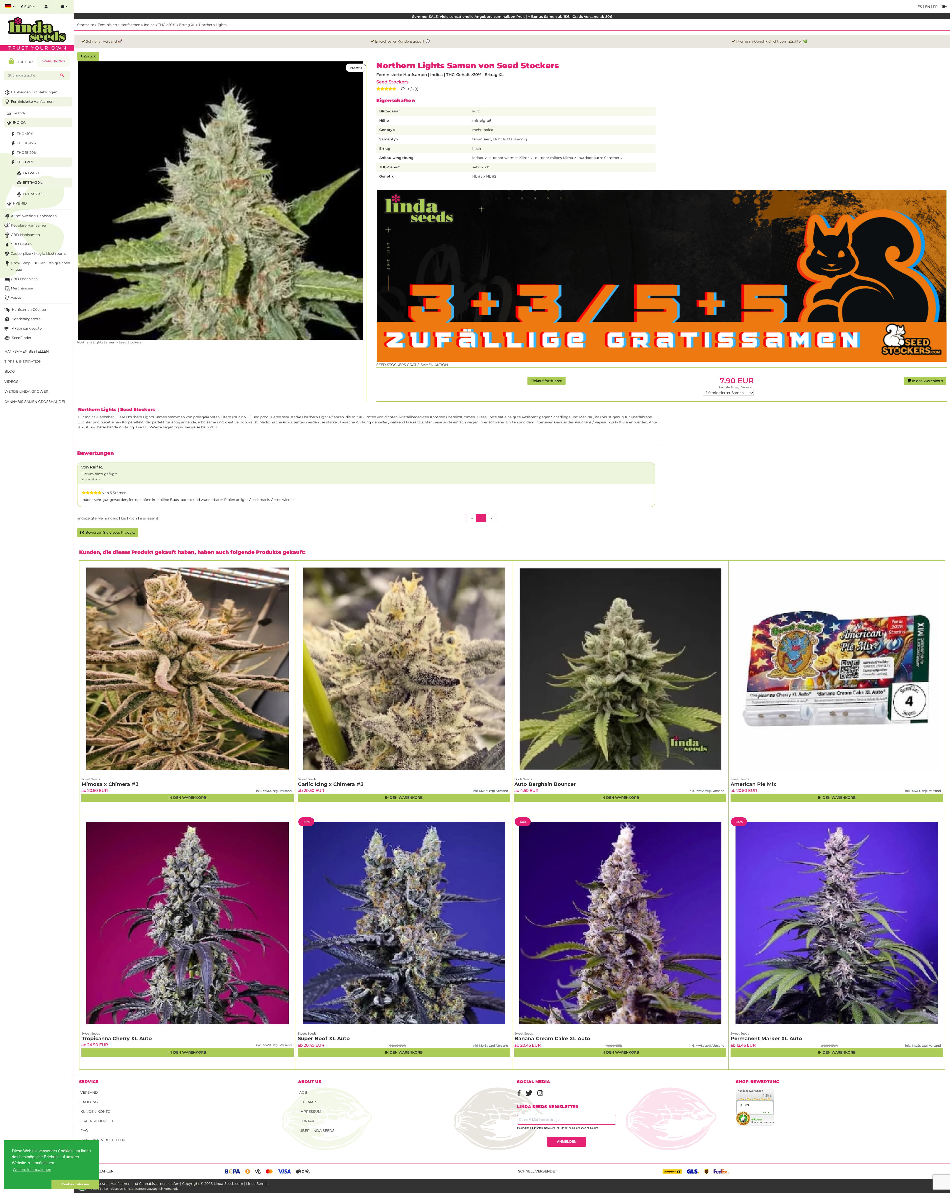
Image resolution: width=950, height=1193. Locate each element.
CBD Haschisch (24, 279)
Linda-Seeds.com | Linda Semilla (241, 1183)
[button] (27, 1184)
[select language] (10, 7)
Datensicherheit (97, 1121)
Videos (11, 381)
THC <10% (25, 133)
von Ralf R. (92, 467)
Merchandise (22, 288)
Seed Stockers (392, 81)
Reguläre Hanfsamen (29, 225)
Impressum (310, 1111)
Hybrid (20, 203)
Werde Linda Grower (26, 391)
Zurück (89, 56)
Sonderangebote (26, 319)
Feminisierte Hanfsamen (119, 25)
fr (935, 6)
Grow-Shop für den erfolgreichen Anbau (40, 266)
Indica (149, 25)
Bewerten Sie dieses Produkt (109, 532)
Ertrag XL (187, 25)
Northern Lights (213, 25)
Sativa (19, 113)
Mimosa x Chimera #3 (110, 784)
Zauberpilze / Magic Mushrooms (39, 253)
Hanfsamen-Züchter (29, 309)
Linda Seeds (523, 779)
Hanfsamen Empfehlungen (34, 92)
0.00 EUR (23, 62)
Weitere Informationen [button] (32, 1169)
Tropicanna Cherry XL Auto (116, 1038)
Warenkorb (53, 61)
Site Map (307, 1102)
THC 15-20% (27, 152)
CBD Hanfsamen (25, 235)
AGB (303, 1092)
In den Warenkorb (927, 381)
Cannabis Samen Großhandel (35, 401)
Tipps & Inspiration (23, 361)
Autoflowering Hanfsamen (34, 216)
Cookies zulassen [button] (75, 1184)
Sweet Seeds (90, 779)
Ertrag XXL (34, 194)
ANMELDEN (566, 1141)
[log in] (46, 7)
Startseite (85, 25)
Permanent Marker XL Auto (766, 1038)
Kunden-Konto (95, 1111)
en (927, 6)
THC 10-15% (26, 143)
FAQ (84, 1130)
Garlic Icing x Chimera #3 (330, 784)
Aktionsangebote (26, 328)
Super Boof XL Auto (324, 1038)
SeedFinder (21, 338)
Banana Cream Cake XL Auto (552, 1038)
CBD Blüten (21, 244)
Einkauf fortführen (546, 381)
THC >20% (166, 25)
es (920, 6)
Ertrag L (31, 173)
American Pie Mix (753, 784)
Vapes (16, 297)
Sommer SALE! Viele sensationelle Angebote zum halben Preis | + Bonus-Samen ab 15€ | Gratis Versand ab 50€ (512, 16)
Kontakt (307, 1121)
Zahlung (89, 1102)
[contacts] (64, 7)
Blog (9, 371)
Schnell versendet (537, 1171)
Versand (89, 1092)
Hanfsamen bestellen (102, 1140)
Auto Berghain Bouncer (545, 784)
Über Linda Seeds (316, 1130)
